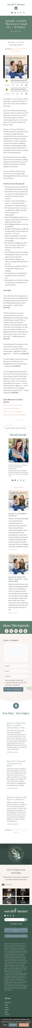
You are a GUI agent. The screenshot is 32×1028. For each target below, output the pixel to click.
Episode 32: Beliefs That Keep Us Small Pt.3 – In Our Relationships (18, 579)
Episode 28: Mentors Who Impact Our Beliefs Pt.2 (17, 798)
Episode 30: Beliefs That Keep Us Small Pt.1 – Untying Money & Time (16, 725)
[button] (16, 8)
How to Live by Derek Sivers (12, 405)
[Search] (26, 919)
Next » (16, 832)
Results (7, 1010)
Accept (13, 1025)
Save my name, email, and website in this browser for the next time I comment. (15, 682)
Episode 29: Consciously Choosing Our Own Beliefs (16, 763)
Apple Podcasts (16, 49)
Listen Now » (13, 549)
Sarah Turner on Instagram (12, 411)
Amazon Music (16, 51)
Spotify (24, 49)
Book (6, 1005)
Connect (7, 1014)
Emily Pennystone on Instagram (14, 415)
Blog (6, 1012)
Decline (24, 1025)
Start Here (8, 1002)
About (6, 1007)
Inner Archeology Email (11, 408)
